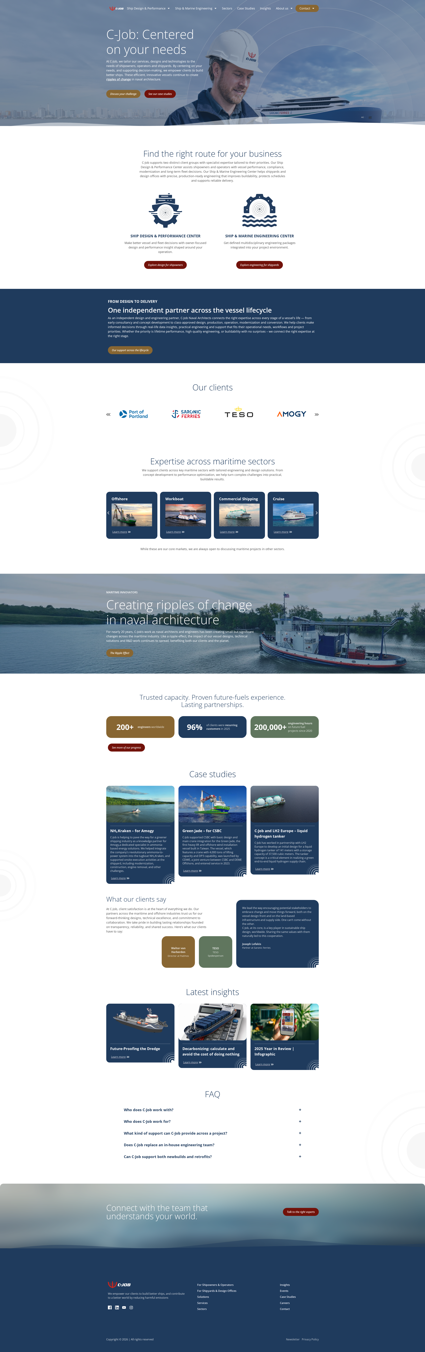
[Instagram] (131, 1307)
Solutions (203, 1297)
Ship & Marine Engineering (193, 8)
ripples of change (118, 79)
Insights (265, 8)
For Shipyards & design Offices (216, 1291)
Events (284, 1291)
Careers (285, 1303)
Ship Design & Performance (146, 8)
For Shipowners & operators (215, 1285)
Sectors (227, 8)
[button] (108, 414)
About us (282, 8)
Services (202, 1303)
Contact (304, 8)
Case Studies (246, 8)
